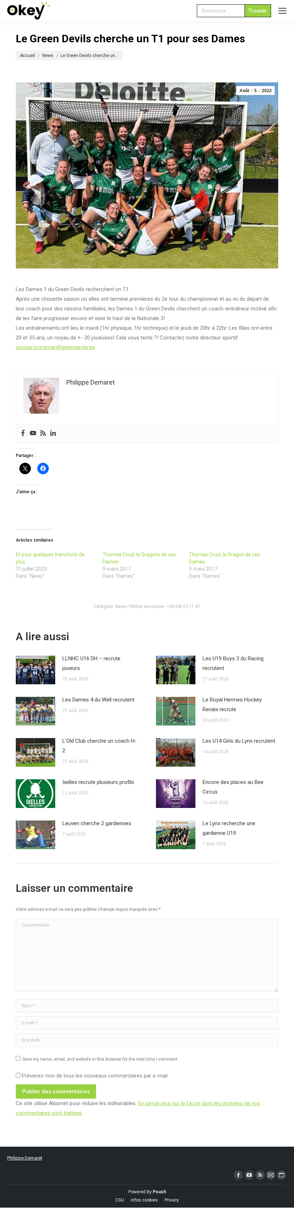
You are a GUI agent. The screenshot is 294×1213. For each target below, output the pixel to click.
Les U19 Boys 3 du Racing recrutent (233, 663)
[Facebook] (23, 433)
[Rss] (43, 433)
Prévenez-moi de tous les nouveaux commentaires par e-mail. (95, 1075)
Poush (159, 1191)
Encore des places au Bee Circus (233, 787)
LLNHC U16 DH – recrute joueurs (91, 663)
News (121, 606)
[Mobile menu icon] (282, 10)
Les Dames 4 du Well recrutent (98, 699)
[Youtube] (33, 433)
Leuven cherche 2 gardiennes (96, 823)
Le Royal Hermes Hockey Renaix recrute (232, 704)
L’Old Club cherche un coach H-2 (99, 746)
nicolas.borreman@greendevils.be (55, 347)
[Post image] (35, 670)
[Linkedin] (53, 433)
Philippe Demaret (24, 1158)
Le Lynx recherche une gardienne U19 (229, 828)
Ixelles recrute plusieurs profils (98, 782)
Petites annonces (146, 606)
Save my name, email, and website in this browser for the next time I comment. (100, 1059)
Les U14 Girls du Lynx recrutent (239, 741)
